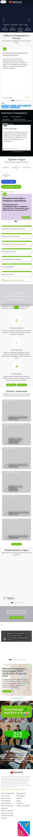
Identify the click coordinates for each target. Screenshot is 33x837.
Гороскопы (19, 803)
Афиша (18, 800)
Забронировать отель (12, 187)
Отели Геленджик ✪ (7, 805)
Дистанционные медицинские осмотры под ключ (15, 54)
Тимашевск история (7, 815)
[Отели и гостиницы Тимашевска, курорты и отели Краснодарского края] (16, 711)
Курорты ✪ (4, 808)
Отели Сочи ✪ (5, 795)
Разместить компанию (19, 119)
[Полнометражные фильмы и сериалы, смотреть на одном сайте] (16, 307)
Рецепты (19, 798)
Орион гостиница (7, 274)
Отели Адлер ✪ (5, 800)
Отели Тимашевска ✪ (7, 793)
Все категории (10, 182)
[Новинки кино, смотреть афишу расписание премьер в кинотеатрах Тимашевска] (16, 733)
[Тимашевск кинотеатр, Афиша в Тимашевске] (16, 320)
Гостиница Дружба (8, 267)
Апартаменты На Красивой (11, 236)
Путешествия (21, 385)
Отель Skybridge (10, 129)
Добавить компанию (7, 810)
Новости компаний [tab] (16, 116)
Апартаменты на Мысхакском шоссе (14, 244)
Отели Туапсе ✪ (6, 803)
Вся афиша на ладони (17, 698)
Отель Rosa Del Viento (9, 252)
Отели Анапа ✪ (5, 798)
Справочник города (7, 813)
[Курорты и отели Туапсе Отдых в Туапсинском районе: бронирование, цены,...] (16, 529)
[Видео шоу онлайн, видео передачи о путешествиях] (16, 342)
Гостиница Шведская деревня (11, 259)
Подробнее (27, 97)
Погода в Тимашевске (23, 805)
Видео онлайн (11, 385)
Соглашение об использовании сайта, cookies (13, 789)
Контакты (4, 818)
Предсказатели (21, 793)
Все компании (6, 119)
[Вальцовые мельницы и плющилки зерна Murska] (16, 206)
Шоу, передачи (20, 795)
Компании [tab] (5, 116)
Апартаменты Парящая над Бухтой (13, 229)
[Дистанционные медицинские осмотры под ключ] (16, 47)
